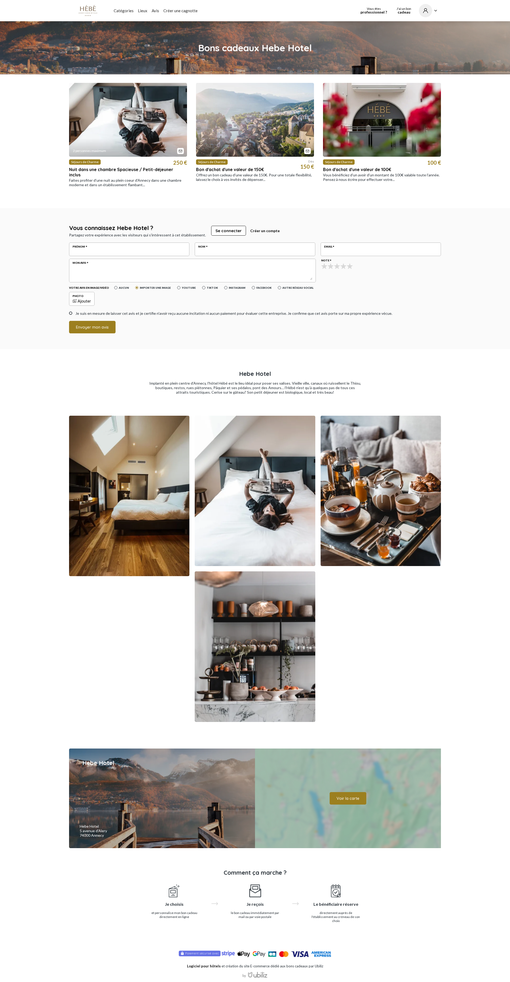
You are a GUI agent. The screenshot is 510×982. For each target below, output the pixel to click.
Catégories (124, 10)
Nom (201, 246)
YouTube (189, 287)
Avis (155, 10)
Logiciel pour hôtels (204, 966)
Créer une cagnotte (180, 10)
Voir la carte (348, 798)
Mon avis (79, 262)
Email (328, 246)
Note (325, 260)
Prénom (79, 246)
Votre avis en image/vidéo (89, 287)
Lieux (142, 10)
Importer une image (155, 287)
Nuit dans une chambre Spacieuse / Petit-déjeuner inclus (121, 172)
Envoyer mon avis (92, 327)
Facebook (263, 287)
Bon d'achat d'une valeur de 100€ (357, 169)
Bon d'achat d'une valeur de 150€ (230, 169)
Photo (78, 295)
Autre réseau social (297, 287)
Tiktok (212, 287)
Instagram (237, 287)
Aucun (124, 287)
